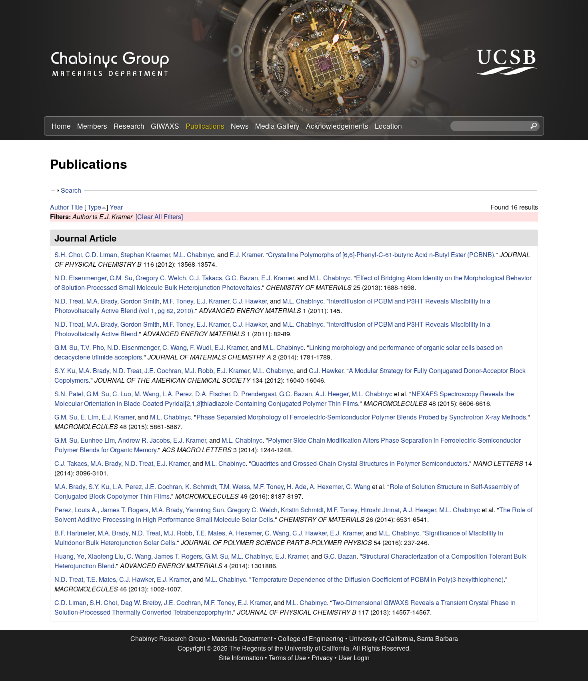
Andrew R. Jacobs (144, 440)
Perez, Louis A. (76, 509)
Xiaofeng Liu (106, 556)
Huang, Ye (69, 556)
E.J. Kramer (246, 254)
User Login (354, 657)
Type (94, 207)
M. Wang (146, 393)
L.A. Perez (177, 393)
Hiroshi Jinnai (380, 509)
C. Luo (121, 393)
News (240, 126)
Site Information (241, 657)
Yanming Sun (205, 509)
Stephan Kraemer (145, 254)
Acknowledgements (337, 126)
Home (61, 126)
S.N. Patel (68, 393)
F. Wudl (200, 347)
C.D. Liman (101, 254)
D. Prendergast (254, 393)
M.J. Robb (198, 370)
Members (92, 126)
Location (388, 126)
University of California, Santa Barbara (403, 638)
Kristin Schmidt (302, 509)
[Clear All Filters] (159, 216)
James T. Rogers (124, 509)
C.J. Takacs (205, 277)
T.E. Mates (210, 532)
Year (116, 207)
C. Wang (174, 347)
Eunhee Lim (97, 440)
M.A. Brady (101, 301)
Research (129, 126)
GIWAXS (165, 126)
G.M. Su (121, 277)
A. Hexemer (326, 486)
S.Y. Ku (64, 370)
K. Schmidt (200, 486)
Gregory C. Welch (161, 277)
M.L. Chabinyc (193, 254)
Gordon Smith (140, 301)
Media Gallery (277, 126)
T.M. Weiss (234, 486)
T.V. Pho (92, 347)
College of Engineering (311, 638)
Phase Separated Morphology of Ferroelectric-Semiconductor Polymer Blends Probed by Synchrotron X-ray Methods (361, 416)
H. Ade (296, 486)
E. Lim (89, 416)
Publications (205, 126)
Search (71, 190)
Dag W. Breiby (140, 602)
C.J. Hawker (249, 301)
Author (59, 207)
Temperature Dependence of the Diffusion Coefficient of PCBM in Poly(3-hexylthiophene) (378, 579)
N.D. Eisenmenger (80, 277)
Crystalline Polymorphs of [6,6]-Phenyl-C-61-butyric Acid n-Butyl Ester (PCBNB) (381, 254)
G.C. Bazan (241, 277)
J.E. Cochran (162, 370)
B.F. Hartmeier (74, 532)
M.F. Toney (178, 301)
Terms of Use (287, 657)
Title (76, 207)
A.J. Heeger (331, 393)
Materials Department (242, 638)
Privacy (322, 657)
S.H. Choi (68, 254)
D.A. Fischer (212, 393)
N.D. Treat (68, 301)
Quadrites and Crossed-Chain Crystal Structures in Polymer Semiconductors (359, 463)
